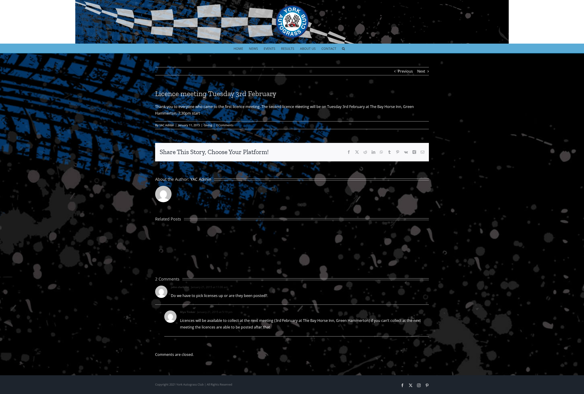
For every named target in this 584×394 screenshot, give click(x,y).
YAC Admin (166, 125)
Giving (208, 125)
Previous (405, 71)
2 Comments (224, 125)
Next (421, 71)
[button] (343, 48)
